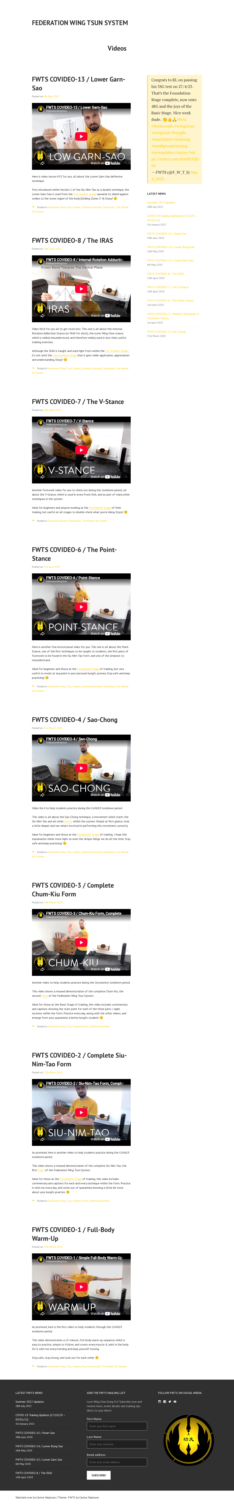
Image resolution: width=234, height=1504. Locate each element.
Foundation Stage (100, 507)
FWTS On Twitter (169, 1401)
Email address (96, 1455)
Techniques (109, 207)
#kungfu (178, 132)
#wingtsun (160, 132)
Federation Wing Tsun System (80, 22)
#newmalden (162, 152)
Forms (68, 821)
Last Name (94, 1437)
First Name (94, 1419)
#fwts (181, 119)
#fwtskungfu (162, 126)
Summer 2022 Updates (161, 202)
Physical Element (91, 1366)
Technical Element (91, 207)
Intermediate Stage (65, 355)
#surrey (181, 152)
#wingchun (185, 126)
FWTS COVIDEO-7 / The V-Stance (78, 401)
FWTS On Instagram (159, 1401)
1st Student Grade (116, 351)
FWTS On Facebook (164, 1401)
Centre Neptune (89, 1497)
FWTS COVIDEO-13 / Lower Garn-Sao (170, 260)
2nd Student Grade (84, 194)
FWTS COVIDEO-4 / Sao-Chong (75, 719)
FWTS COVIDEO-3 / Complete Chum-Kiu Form (73, 889)
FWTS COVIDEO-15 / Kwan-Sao (166, 233)
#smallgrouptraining (169, 145)
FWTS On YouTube (174, 1401)
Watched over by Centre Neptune (36, 1497)
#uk (192, 152)
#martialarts (162, 139)
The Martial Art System (94, 520)
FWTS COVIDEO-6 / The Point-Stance (170, 300)
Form (44, 995)
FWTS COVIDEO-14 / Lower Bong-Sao (171, 247)
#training (182, 139)
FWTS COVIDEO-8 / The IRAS (72, 240)
